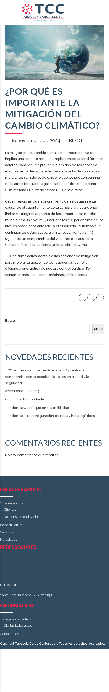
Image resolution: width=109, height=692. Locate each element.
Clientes (10, 509)
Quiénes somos (11, 503)
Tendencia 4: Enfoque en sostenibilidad (37, 408)
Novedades (8, 539)
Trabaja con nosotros (15, 619)
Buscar (10, 320)
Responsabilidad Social (21, 517)
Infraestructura (11, 525)
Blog (75, 140)
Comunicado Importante (24, 399)
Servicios (6, 532)
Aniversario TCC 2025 (22, 391)
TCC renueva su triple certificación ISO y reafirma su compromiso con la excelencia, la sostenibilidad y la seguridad (47, 376)
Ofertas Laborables (18, 625)
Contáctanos (9, 634)
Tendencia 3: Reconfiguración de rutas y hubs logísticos (50, 416)
